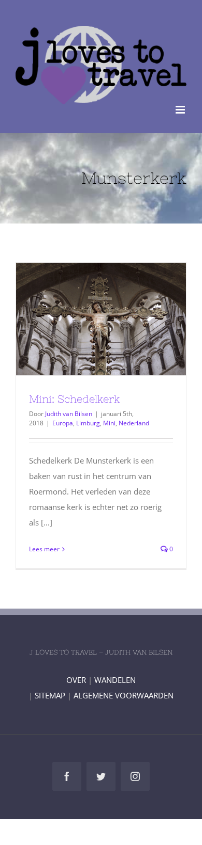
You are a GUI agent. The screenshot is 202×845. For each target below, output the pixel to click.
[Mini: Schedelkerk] (101, 319)
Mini (109, 423)
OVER (76, 680)
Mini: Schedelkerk (82, 319)
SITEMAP (50, 695)
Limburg (88, 423)
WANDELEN (115, 680)
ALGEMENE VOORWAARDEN (124, 695)
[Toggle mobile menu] (181, 109)
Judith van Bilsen (68, 413)
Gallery (120, 319)
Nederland (134, 423)
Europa (62, 423)
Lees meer (44, 549)
